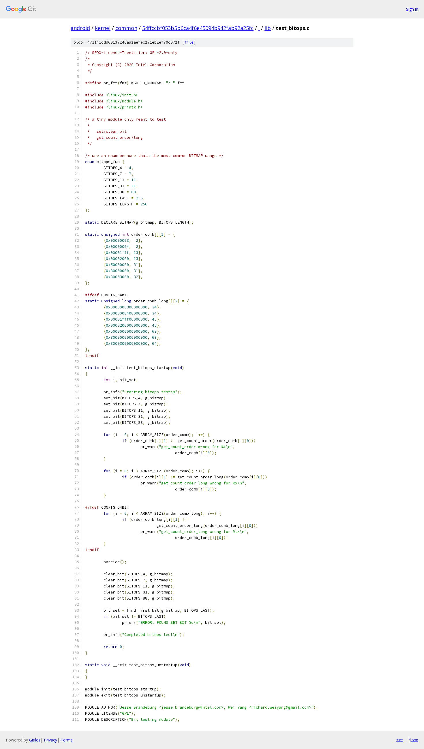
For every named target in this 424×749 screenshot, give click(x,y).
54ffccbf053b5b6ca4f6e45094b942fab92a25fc (198, 28)
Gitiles (34, 740)
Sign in (412, 9)
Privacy (50, 740)
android (80, 28)
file (189, 42)
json (413, 739)
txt (399, 739)
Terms (67, 740)
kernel (102, 28)
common (126, 28)
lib (267, 28)
